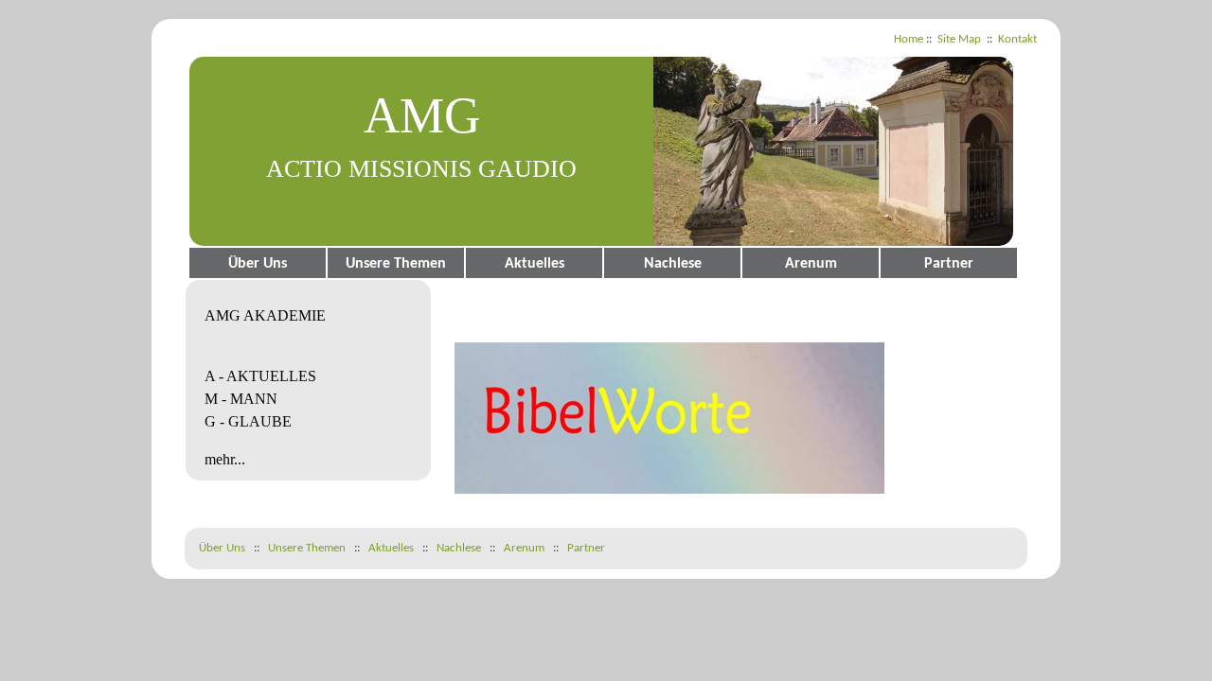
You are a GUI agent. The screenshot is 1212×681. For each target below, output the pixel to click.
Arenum (811, 263)
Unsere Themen (396, 263)
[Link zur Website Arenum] (669, 490)
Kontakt (1017, 39)
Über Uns (257, 263)
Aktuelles (534, 263)
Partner (948, 263)
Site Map (959, 39)
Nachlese (673, 263)
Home (908, 39)
